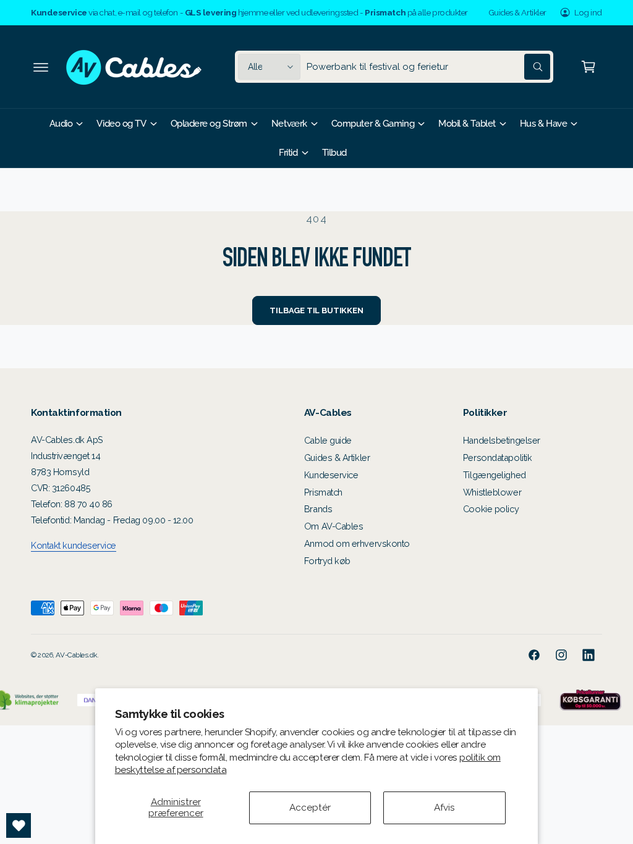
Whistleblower (492, 492)
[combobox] (428, 67)
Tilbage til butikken (316, 310)
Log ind (588, 12)
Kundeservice (331, 475)
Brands (318, 509)
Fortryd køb (327, 560)
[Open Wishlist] (18, 825)
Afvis (444, 807)
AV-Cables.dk (76, 655)
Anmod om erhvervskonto (357, 543)
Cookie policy (491, 509)
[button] (41, 67)
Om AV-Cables (333, 526)
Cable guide (328, 440)
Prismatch (323, 492)
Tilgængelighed (494, 475)
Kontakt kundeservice (73, 545)
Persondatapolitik (497, 457)
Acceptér (310, 807)
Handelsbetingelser (501, 440)
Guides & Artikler (517, 12)
